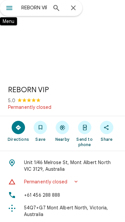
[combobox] (34, 8)
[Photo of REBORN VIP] (62, 40)
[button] (62, 181)
